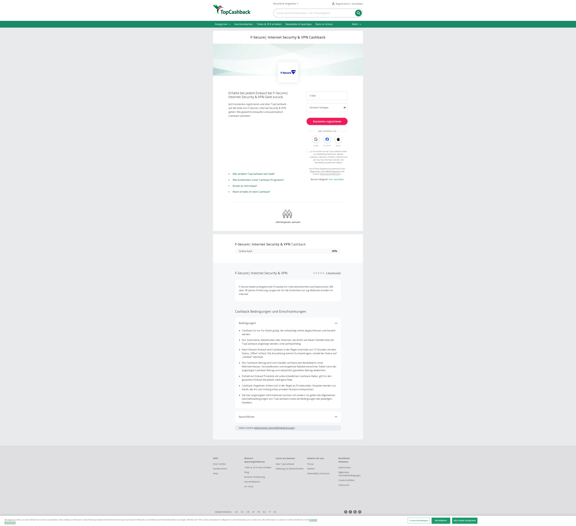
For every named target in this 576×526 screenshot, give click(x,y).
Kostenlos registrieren (327, 121)
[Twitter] (350, 512)
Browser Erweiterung (254, 476)
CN (247, 511)
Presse (310, 464)
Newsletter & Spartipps (298, 24)
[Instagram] (359, 512)
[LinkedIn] (355, 512)
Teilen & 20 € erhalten (269, 24)
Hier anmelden (336, 179)
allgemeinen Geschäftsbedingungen (274, 428)
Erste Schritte (219, 464)
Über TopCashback (285, 464)
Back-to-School (324, 24)
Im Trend (248, 486)
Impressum (343, 485)
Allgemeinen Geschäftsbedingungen (325, 171)
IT (270, 511)
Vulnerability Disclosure (318, 473)
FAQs (215, 473)
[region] (288, 521)
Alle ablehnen (441, 520)
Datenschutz (344, 467)
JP (253, 511)
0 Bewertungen (333, 273)
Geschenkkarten (243, 24)
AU (264, 511)
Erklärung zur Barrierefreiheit (289, 468)
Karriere (311, 468)
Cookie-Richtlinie (346, 480)
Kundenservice (220, 468)
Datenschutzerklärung (329, 174)
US (242, 511)
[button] (285, 4)
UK (236, 511)
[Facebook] (345, 512)
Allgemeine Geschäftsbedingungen (349, 474)
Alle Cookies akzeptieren (465, 520)
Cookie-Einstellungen (418, 520)
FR (258, 511)
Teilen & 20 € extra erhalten (257, 467)
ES (275, 511)
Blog (246, 472)
